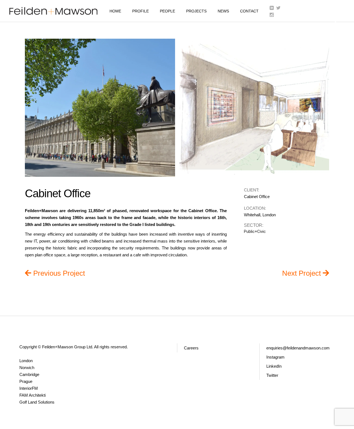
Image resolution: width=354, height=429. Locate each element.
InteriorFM (28, 388)
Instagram (275, 357)
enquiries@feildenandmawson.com (298, 348)
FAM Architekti (32, 395)
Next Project (302, 273)
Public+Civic (255, 231)
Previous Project (59, 273)
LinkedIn (274, 366)
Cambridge (29, 374)
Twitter (272, 375)
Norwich (26, 367)
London (26, 360)
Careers (191, 348)
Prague (25, 381)
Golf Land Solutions (36, 402)
